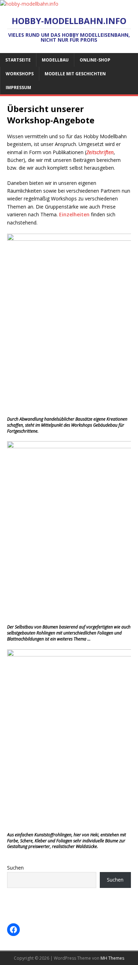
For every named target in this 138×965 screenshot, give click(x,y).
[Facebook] (13, 929)
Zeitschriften (100, 152)
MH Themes (112, 958)
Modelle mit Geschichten (75, 74)
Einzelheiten (74, 214)
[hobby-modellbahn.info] (29, 3)
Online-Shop (95, 60)
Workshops (20, 74)
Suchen (15, 867)
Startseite (18, 60)
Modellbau (55, 60)
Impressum (18, 87)
